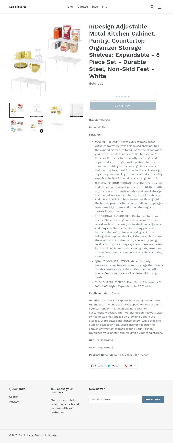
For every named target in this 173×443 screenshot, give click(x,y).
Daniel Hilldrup (26, 435)
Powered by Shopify (45, 435)
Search (13, 396)
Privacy (14, 401)
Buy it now (123, 105)
